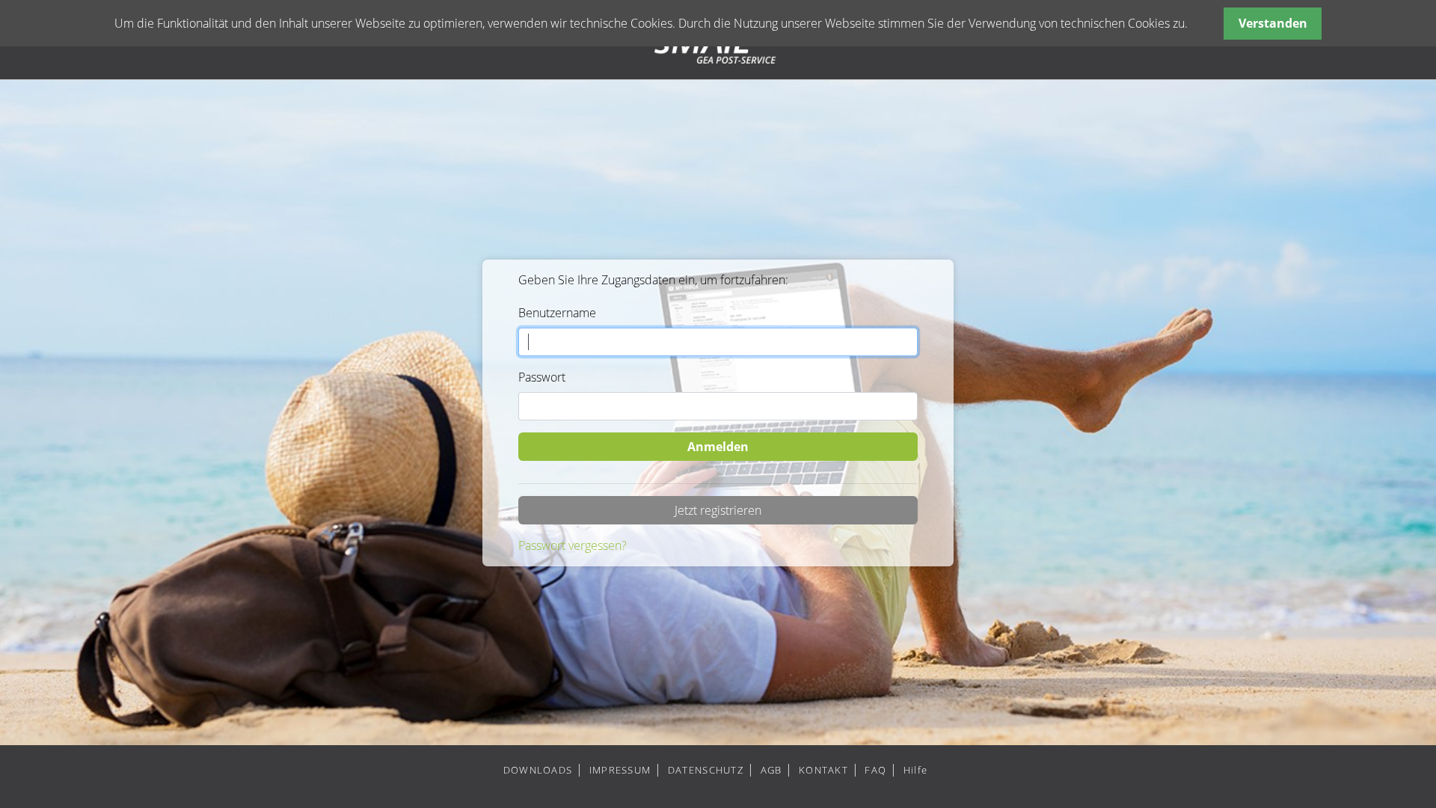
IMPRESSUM (620, 770)
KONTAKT (823, 770)
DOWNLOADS (538, 770)
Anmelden (718, 446)
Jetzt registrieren (718, 510)
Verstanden (1273, 23)
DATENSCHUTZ (705, 770)
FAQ (875, 770)
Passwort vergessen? (572, 545)
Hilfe (915, 770)
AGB (771, 770)
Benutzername (557, 312)
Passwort (541, 377)
